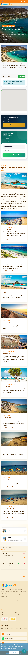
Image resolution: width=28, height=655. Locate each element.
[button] (3, 1)
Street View (15, 112)
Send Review (22, 76)
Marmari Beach (7, 386)
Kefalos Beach (6, 293)
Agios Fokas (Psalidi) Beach (10, 508)
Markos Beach (6, 479)
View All (3, 549)
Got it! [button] (14, 652)
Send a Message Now (15, 154)
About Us (4, 612)
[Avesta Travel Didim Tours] (12, 619)
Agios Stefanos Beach (8, 417)
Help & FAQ (17, 612)
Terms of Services (6, 615)
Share (4, 39)
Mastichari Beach (7, 229)
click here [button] (13, 648)
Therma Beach (6, 353)
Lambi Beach (6, 322)
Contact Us (17, 615)
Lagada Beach (7, 450)
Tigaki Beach (6, 262)
